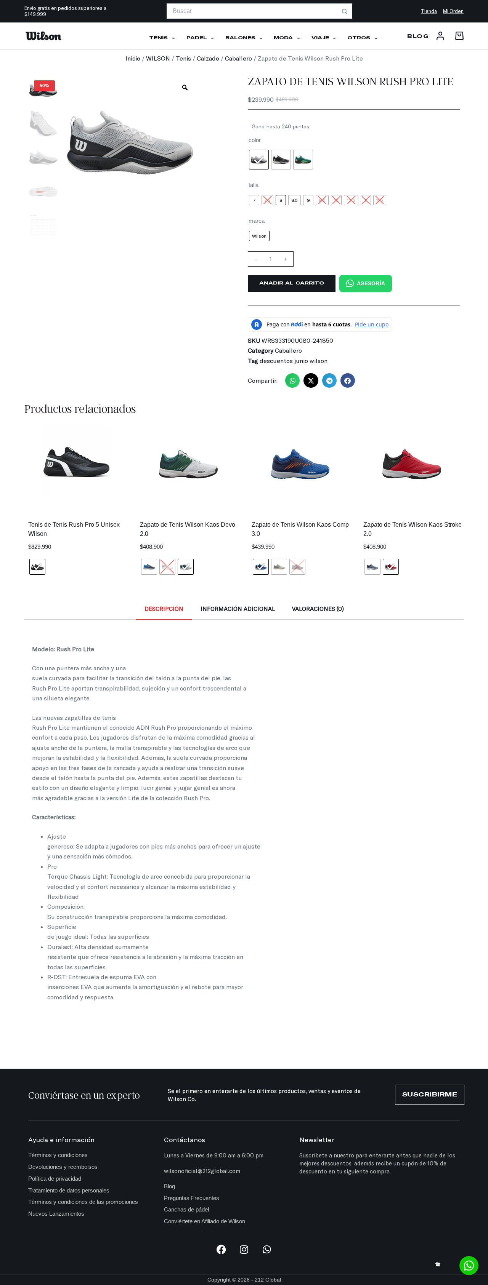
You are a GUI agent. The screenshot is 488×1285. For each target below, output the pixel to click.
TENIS (158, 38)
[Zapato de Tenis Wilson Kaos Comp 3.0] (300, 464)
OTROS (358, 38)
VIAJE (320, 38)
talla (253, 185)
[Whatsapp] (267, 1249)
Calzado (208, 58)
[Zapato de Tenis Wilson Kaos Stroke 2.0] (412, 464)
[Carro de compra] (458, 36)
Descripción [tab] (163, 608)
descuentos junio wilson (293, 360)
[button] (292, 380)
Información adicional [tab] (238, 608)
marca (257, 220)
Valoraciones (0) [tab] (318, 608)
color (255, 140)
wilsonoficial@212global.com (202, 1170)
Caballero (238, 58)
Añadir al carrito (291, 283)
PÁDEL (196, 38)
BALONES (240, 38)
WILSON (158, 58)
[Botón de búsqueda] (344, 11)
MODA (283, 38)
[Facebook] (221, 1249)
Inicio (132, 58)
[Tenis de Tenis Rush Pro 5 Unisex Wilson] (76, 460)
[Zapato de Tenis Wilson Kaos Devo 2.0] (188, 464)
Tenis (183, 58)
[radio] (258, 159)
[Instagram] (244, 1249)
